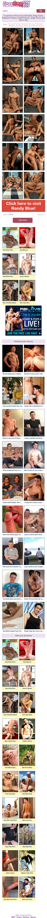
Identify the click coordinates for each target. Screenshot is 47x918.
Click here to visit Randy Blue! (23, 206)
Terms (19, 917)
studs (40, 25)
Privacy (26, 917)
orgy (19, 25)
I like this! (22, 220)
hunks (26, 25)
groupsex (12, 25)
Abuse (33, 917)
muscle (33, 25)
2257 (13, 917)
